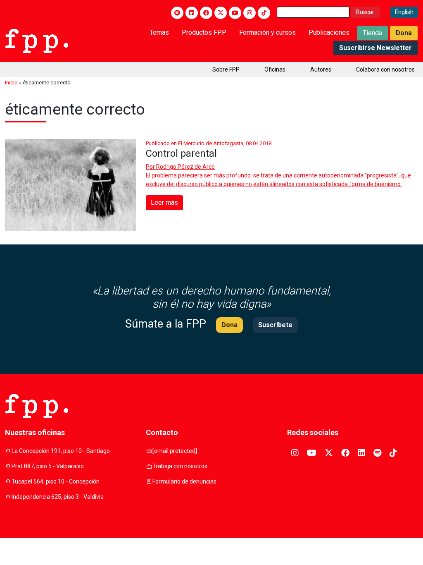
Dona (404, 33)
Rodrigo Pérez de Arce (185, 166)
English (404, 12)
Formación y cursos (267, 32)
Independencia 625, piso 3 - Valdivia (58, 496)
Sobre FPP (226, 69)
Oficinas (274, 69)
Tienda (372, 33)
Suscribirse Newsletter (375, 48)
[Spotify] (177, 13)
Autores (320, 69)
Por (180, 166)
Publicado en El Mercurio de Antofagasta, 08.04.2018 (208, 143)
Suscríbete (275, 325)
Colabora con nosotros (385, 69)
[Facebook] (206, 13)
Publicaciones (329, 32)
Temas (159, 32)
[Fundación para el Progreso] (36, 40)
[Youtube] (235, 13)
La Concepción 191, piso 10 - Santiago (61, 451)
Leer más (164, 202)
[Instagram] (249, 13)
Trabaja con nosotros (179, 466)
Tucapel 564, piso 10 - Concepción (56, 481)
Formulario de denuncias (184, 481)
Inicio (11, 82)
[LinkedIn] (191, 13)
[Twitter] (220, 13)
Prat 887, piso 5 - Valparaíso (48, 466)
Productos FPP (204, 32)
